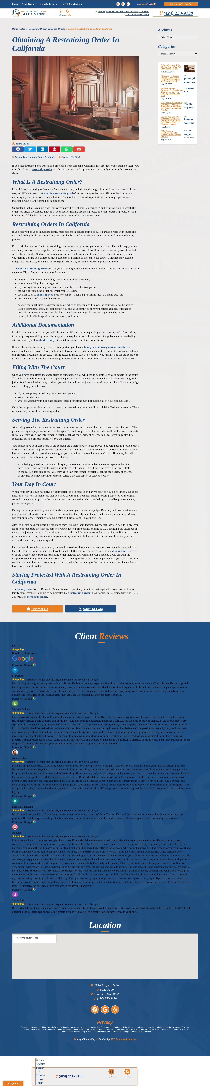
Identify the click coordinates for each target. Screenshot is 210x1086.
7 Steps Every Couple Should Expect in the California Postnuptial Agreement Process (170, 78)
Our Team (28, 3)
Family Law (47, 3)
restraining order (42, 169)
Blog (63, 3)
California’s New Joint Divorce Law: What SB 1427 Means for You (171, 67)
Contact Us (75, 3)
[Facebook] (118, 4)
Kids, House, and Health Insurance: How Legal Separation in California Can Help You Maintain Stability (171, 106)
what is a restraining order (59, 193)
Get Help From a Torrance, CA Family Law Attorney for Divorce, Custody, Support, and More (172, 92)
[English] (151, 4)
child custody (47, 340)
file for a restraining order (31, 268)
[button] (18, 149)
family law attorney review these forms (107, 347)
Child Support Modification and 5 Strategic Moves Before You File (171, 134)
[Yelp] (128, 4)
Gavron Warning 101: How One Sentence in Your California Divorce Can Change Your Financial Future (171, 120)
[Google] (123, 4)
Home (15, 3)
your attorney (123, 550)
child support (45, 294)
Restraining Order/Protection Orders (46, 29)
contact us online (37, 596)
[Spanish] (154, 4)
